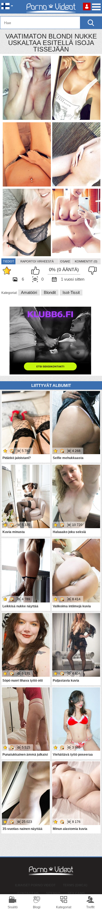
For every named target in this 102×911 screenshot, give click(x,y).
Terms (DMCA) (75, 885)
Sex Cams (76, 893)
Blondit (50, 292)
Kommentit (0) (86, 261)
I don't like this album (91, 271)
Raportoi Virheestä (37, 261)
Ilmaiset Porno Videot (35, 885)
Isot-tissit (71, 292)
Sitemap (53, 893)
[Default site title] (51, 7)
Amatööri (29, 292)
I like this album (36, 271)
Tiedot (8, 261)
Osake (65, 261)
